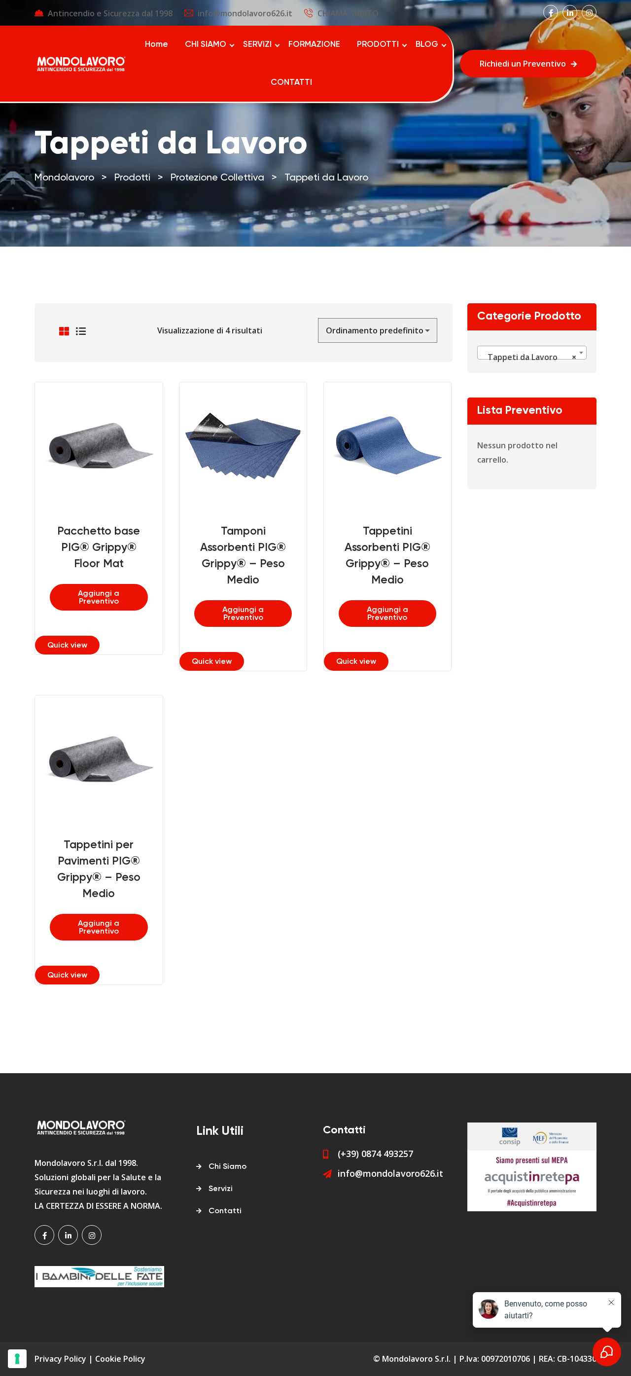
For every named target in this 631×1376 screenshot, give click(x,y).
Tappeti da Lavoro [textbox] (529, 357)
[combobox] (532, 353)
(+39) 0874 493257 (375, 1153)
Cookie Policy (120, 1358)
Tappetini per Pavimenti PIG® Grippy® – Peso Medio (98, 869)
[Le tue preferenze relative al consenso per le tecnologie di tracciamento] (17, 1358)
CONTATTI (291, 82)
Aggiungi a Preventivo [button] (98, 598)
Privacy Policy (60, 1358)
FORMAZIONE (314, 44)
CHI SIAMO (205, 44)
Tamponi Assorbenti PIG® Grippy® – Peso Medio (243, 556)
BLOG (427, 44)
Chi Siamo (227, 1167)
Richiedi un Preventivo (523, 63)
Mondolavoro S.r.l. (416, 1358)
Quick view (67, 646)
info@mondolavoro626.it (245, 13)
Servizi (221, 1189)
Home (156, 44)
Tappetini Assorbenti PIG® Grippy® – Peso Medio (387, 556)
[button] (114, 433)
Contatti (225, 1211)
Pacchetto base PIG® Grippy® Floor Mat (98, 548)
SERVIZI (257, 44)
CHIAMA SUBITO (348, 13)
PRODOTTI (378, 44)
